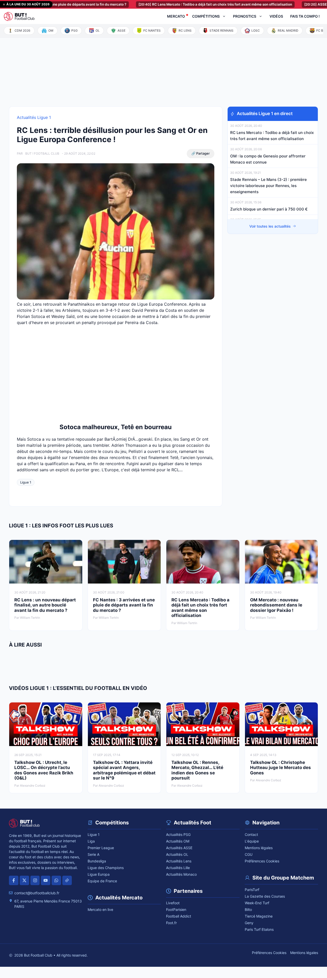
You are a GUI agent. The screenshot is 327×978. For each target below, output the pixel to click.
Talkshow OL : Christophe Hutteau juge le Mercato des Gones (280, 767)
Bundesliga (97, 861)
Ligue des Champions (106, 867)
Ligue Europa (99, 874)
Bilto (248, 909)
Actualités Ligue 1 (34, 117)
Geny (249, 923)
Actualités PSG (178, 834)
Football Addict (178, 916)
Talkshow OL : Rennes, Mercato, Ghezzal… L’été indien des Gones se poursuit (197, 770)
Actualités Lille (178, 867)
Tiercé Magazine (259, 916)
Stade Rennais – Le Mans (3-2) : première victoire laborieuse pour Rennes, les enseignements (268, 185)
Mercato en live (100, 909)
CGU (248, 854)
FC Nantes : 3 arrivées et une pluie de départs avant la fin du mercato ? (124, 605)
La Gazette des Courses (265, 896)
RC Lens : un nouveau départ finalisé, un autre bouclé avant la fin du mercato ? (45, 605)
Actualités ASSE (179, 848)
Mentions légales (259, 848)
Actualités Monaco (181, 874)
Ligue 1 (25, 482)
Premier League (101, 848)
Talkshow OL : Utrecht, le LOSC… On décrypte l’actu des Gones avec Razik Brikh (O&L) (43, 770)
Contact (251, 834)
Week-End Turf (257, 903)
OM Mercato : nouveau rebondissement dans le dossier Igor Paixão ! (276, 605)
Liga (91, 841)
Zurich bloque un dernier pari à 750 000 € (269, 209)
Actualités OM (177, 841)
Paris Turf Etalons (259, 929)
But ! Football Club (42, 153)
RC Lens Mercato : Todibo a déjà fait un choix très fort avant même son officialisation (190, 4)
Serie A (93, 854)
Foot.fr (171, 923)
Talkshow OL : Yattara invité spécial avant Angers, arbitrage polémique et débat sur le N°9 (124, 770)
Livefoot (173, 903)
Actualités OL (177, 854)
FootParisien (176, 909)
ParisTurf (252, 889)
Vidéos (276, 16)
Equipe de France (102, 881)
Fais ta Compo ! (305, 16)
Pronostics (244, 16)
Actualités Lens (178, 861)
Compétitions (206, 16)
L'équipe (252, 841)
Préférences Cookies (262, 861)
